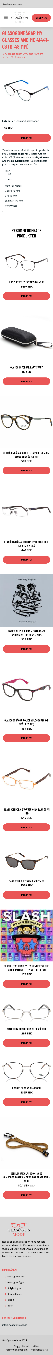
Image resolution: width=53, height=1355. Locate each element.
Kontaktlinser (14, 1294)
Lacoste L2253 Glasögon (26, 1088)
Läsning (20, 121)
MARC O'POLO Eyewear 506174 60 (26, 881)
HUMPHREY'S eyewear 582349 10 (26, 282)
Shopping (41, 17)
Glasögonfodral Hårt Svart (26, 367)
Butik (10, 1305)
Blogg (10, 1299)
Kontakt (26, 1346)
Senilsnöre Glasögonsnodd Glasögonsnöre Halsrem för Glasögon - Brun (26, 1177)
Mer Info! (26, 137)
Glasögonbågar (15, 1282)
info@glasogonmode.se (12, 4)
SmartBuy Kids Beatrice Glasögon (26, 1029)
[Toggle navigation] (6, 17)
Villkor (36, 1346)
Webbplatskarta (39, 1349)
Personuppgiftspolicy (17, 1349)
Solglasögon (14, 1288)
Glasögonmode (15, 1276)
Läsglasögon (32, 121)
